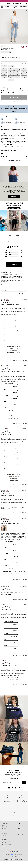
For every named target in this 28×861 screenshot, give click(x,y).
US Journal (4, 831)
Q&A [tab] (17, 235)
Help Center (4, 839)
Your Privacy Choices (18, 854)
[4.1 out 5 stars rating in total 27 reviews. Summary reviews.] (4, 50)
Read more (14, 314)
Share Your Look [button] (15, 208)
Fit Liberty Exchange (6, 844)
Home (2, 6)
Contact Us (4, 156)
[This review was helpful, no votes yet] (22, 360)
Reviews (4, 835)
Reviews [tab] (11, 235)
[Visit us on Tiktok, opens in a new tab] (12, 788)
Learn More (8, 111)
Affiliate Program (21, 830)
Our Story (4, 825)
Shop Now (14, 710)
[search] (25, 4)
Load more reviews (14, 689)
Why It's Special (5, 116)
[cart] (26, 3)
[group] (14, 1)
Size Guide (24, 63)
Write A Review (14, 264)
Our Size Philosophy (6, 826)
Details (3, 126)
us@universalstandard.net (21, 799)
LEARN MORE (14, 196)
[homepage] (14, 3)
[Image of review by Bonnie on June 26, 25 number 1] (4, 528)
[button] (2, 1)
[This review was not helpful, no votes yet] (25, 360)
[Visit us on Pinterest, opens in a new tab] (19, 788)
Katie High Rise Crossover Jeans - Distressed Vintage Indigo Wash (14, 7)
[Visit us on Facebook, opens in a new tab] (9, 788)
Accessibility (5, 846)
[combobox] (21, 293)
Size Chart (19, 836)
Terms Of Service (14, 856)
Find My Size (20, 834)
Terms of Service (22, 777)
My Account (20, 826)
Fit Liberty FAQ (5, 830)
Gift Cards (19, 828)
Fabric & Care (4, 153)
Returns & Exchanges (6, 841)
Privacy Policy (15, 777)
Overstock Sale (8, 6)
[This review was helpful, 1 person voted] (22, 599)
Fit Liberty (4, 828)
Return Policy (5, 842)
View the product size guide (8, 150)
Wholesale (4, 833)
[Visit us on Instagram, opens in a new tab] (15, 788)
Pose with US (20, 825)
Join (24, 782)
